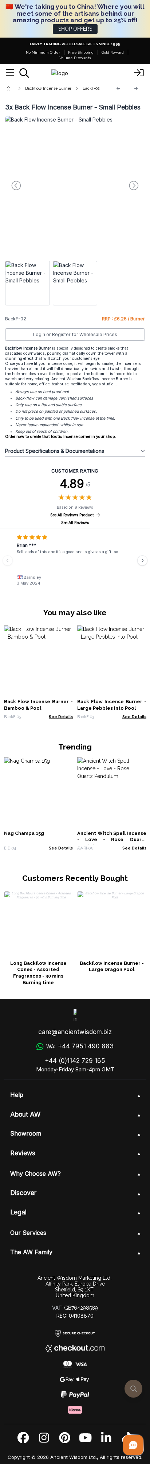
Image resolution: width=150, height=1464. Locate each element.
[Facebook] (23, 1438)
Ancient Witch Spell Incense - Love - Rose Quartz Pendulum (111, 840)
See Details (61, 716)
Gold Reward (113, 52)
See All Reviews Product (72, 515)
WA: (79, 1046)
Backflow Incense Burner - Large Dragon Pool (112, 966)
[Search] (24, 73)
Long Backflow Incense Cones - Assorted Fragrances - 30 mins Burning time (38, 973)
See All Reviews (75, 522)
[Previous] (118, 88)
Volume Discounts (75, 58)
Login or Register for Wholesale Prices (75, 334)
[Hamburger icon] (10, 73)
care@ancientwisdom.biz (75, 1032)
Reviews (22, 1153)
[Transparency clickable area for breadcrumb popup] (47, 88)
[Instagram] (44, 1438)
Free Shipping (81, 52)
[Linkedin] (106, 1438)
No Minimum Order (43, 52)
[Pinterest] (65, 1438)
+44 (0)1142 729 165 (75, 1060)
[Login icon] (139, 73)
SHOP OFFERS (75, 29)
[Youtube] (85, 1438)
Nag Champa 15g (24, 833)
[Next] (136, 88)
